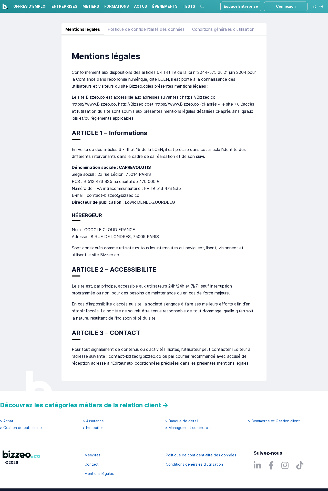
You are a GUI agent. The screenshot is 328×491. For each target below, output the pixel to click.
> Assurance (93, 421)
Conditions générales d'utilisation (223, 29)
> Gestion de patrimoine (21, 428)
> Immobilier (93, 428)
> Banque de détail (181, 421)
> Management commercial (188, 428)
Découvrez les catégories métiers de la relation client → (84, 405)
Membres (92, 455)
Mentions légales (82, 29)
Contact (92, 464)
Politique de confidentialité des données (146, 29)
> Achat (6, 421)
